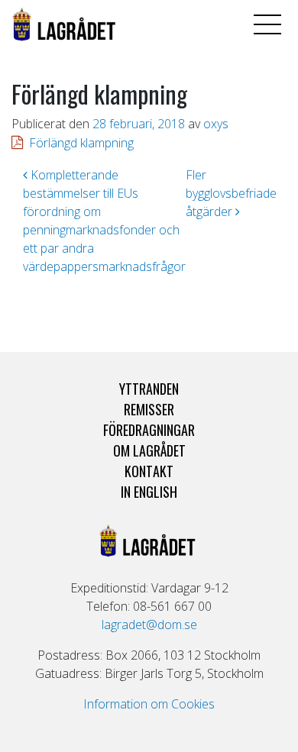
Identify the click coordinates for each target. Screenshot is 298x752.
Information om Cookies (149, 704)
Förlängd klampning (81, 142)
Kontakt (149, 471)
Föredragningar (149, 430)
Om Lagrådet (149, 450)
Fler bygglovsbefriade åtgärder (231, 193)
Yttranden (149, 389)
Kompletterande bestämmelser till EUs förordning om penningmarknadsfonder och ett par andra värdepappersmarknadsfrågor (104, 220)
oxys (215, 123)
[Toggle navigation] (267, 24)
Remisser (149, 409)
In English (149, 492)
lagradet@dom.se (149, 624)
